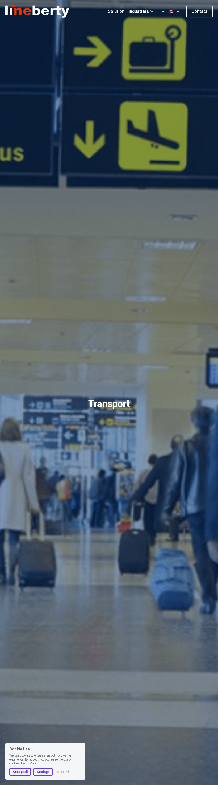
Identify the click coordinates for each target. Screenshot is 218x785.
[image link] (37, 11)
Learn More (28, 763)
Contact (199, 11)
